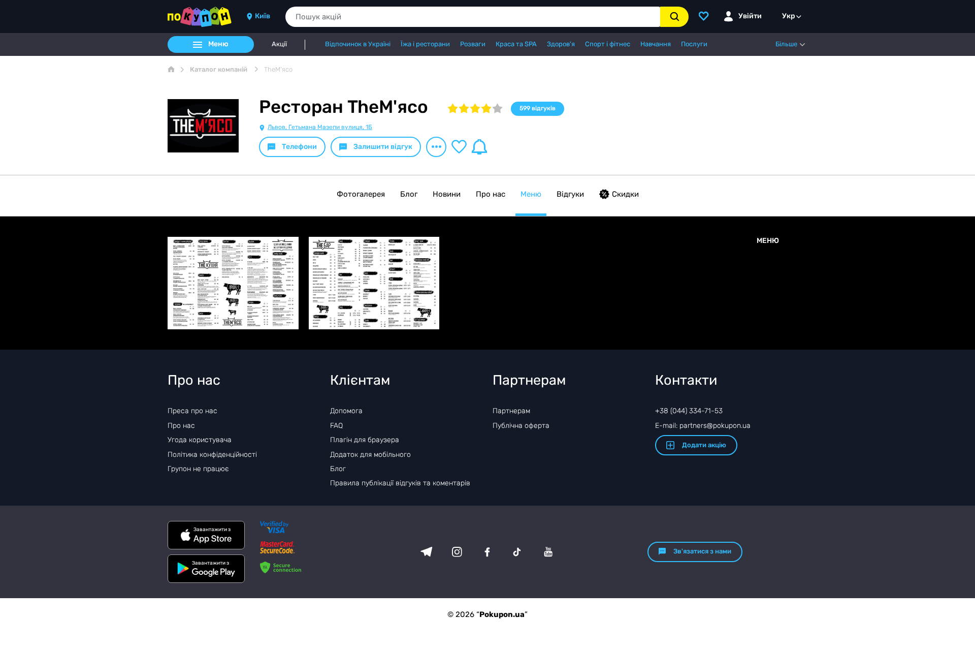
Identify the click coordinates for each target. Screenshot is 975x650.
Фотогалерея (361, 194)
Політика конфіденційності (212, 454)
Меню (531, 194)
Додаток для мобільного (370, 454)
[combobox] (472, 17)
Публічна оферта (521, 425)
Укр (788, 16)
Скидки (625, 194)
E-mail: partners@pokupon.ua (703, 425)
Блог (408, 194)
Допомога (346, 411)
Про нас (490, 194)
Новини (447, 194)
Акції (279, 44)
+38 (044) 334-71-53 (689, 411)
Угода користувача (200, 440)
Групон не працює (198, 469)
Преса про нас (192, 411)
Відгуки (570, 194)
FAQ (336, 425)
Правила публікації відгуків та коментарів (400, 483)
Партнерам (511, 411)
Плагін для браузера (364, 440)
